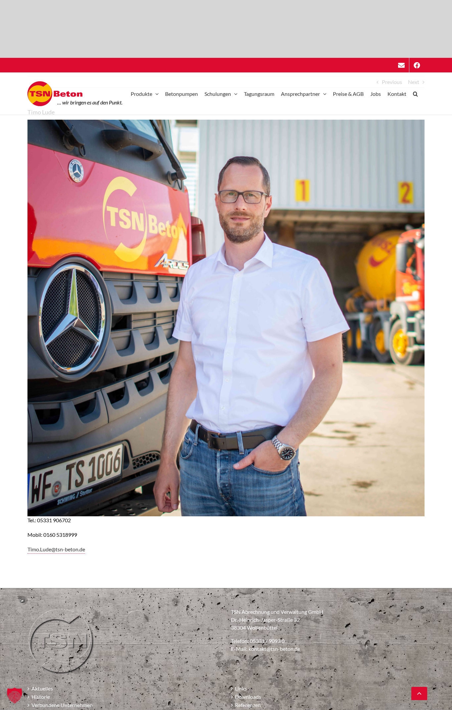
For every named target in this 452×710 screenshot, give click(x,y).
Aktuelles (42, 688)
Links (241, 688)
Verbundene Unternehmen (62, 705)
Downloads (248, 696)
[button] (415, 94)
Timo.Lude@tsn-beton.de (56, 549)
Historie (40, 696)
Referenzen (248, 705)
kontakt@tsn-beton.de (274, 649)
